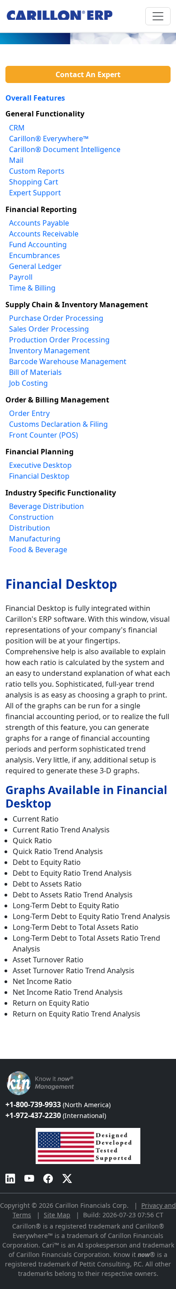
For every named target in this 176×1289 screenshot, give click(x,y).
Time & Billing (32, 288)
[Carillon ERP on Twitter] (67, 1178)
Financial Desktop (39, 476)
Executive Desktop (40, 465)
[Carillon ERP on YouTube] (29, 1178)
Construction (31, 517)
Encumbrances (34, 255)
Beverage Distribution (46, 506)
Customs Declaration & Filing (58, 424)
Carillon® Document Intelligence (64, 149)
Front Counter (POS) (43, 435)
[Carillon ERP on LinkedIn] (10, 1178)
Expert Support (35, 193)
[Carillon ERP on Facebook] (48, 1178)
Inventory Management (49, 351)
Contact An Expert (88, 74)
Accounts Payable (39, 223)
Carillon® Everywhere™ (48, 138)
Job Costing (28, 383)
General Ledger (35, 266)
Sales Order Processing (49, 329)
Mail (16, 160)
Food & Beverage (38, 549)
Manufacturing (34, 539)
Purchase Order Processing (56, 318)
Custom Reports (37, 171)
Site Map (57, 1214)
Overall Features (35, 98)
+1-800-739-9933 (58, 1104)
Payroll (20, 277)
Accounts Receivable (44, 234)
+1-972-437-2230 (55, 1115)
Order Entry (29, 413)
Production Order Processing (59, 340)
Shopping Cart (33, 182)
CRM (17, 128)
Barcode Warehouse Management (67, 361)
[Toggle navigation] (158, 16)
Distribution (29, 528)
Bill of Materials (35, 372)
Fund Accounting (38, 244)
